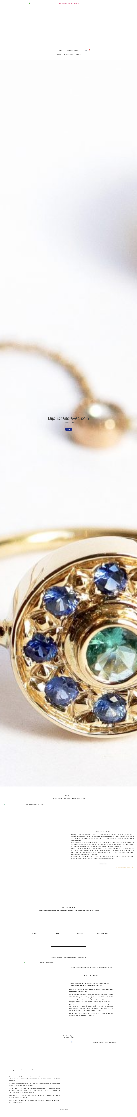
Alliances (78, 54)
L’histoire (58, 54)
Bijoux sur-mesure (72, 50)
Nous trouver (68, 58)
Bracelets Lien (68, 54)
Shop (60, 50)
